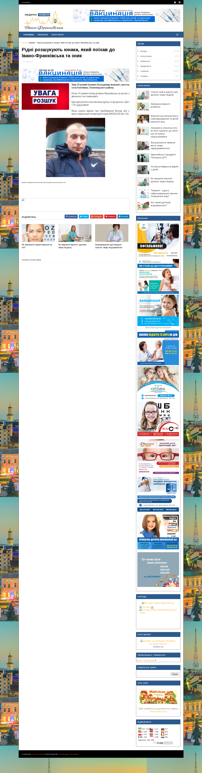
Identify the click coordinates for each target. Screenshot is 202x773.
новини (32, 43)
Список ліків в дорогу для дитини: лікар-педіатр (164, 93)
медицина (145, 66)
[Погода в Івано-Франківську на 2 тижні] (158, 610)
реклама (43, 34)
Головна (29, 34)
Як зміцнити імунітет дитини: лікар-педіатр (72, 246)
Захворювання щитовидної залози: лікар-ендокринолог (108, 246)
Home (24, 43)
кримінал (145, 61)
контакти (26, 2)
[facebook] (175, 2)
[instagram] (179, 2)
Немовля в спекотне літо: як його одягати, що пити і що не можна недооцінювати (164, 132)
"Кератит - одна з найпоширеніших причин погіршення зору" (164, 193)
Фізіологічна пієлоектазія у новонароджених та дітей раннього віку (165, 119)
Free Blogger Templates (68, 754)
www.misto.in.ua (158, 711)
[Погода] (146, 606)
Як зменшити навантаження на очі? (37, 246)
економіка (146, 56)
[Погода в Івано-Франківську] (158, 603)
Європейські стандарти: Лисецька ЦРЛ (163, 156)
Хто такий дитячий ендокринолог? (160, 204)
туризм (144, 76)
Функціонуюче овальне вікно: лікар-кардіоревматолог (163, 145)
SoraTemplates (38, 754)
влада (143, 51)
